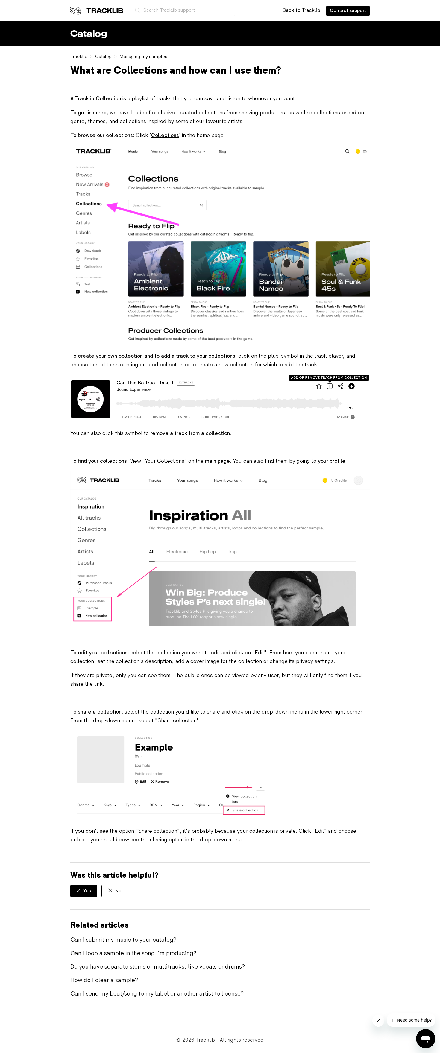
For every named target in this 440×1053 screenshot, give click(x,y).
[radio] (83, 891)
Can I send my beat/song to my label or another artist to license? (157, 993)
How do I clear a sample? (104, 980)
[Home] (96, 10)
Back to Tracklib (301, 10)
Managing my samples (143, 57)
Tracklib (78, 57)
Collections (165, 135)
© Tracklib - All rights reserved (220, 1040)
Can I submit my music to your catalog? (123, 939)
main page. (218, 461)
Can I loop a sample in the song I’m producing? (133, 953)
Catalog (103, 57)
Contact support (348, 10)
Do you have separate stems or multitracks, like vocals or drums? (157, 966)
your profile (331, 461)
